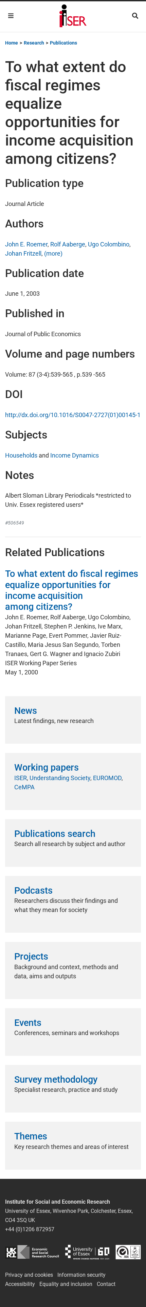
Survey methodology (55, 1079)
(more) (53, 253)
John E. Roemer (26, 244)
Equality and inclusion (65, 1284)
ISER (20, 777)
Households (21, 455)
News (25, 710)
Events (27, 1022)
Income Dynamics (74, 455)
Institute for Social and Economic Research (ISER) (73, 16)
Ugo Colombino (108, 244)
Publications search (54, 833)
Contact (106, 1284)
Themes (30, 1136)
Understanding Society (60, 777)
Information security (81, 1275)
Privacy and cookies (29, 1275)
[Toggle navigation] (11, 16)
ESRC (32, 1252)
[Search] (135, 16)
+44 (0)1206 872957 (29, 1229)
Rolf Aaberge (67, 244)
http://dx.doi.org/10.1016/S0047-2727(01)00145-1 (73, 414)
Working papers (46, 767)
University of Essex (87, 1252)
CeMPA (24, 787)
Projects (31, 956)
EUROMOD (107, 777)
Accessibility (20, 1284)
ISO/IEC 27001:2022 (128, 1252)
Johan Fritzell (23, 253)
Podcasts (33, 890)
